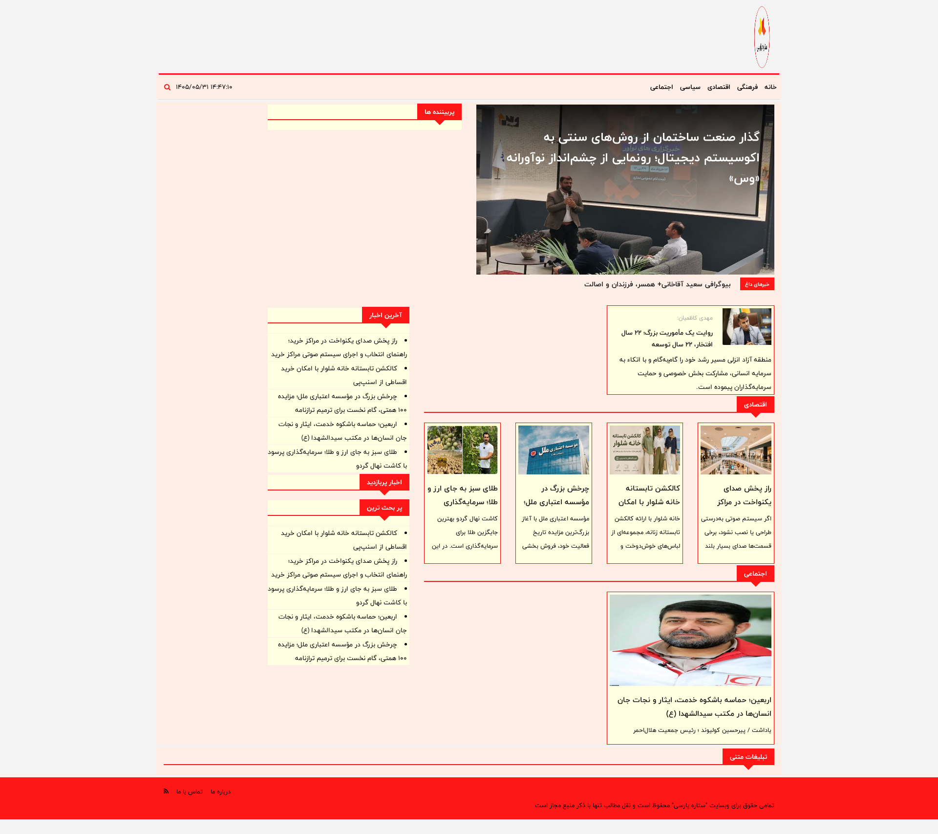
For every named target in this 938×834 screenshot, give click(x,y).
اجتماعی (661, 87)
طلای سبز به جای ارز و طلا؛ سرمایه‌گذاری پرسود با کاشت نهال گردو (462, 509)
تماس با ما (189, 791)
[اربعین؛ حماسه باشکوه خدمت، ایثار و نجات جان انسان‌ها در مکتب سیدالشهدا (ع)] (690, 640)
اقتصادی (718, 87)
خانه (771, 87)
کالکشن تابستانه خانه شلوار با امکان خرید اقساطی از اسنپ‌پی (649, 509)
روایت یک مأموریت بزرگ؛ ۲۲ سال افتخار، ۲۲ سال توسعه (667, 338)
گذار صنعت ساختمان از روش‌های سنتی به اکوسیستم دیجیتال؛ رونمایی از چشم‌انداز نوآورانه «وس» (633, 157)
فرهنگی (747, 87)
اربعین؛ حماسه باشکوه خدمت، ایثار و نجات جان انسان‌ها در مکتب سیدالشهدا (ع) (694, 706)
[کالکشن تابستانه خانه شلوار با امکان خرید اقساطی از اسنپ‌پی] (645, 450)
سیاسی (690, 87)
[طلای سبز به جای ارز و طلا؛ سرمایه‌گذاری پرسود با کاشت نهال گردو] (462, 450)
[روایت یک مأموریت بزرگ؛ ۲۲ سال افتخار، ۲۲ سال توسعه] (747, 326)
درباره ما (221, 791)
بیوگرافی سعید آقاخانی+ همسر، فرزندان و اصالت (657, 284)
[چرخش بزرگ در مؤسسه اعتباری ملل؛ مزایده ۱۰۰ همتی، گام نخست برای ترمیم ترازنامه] (553, 450)
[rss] (166, 791)
